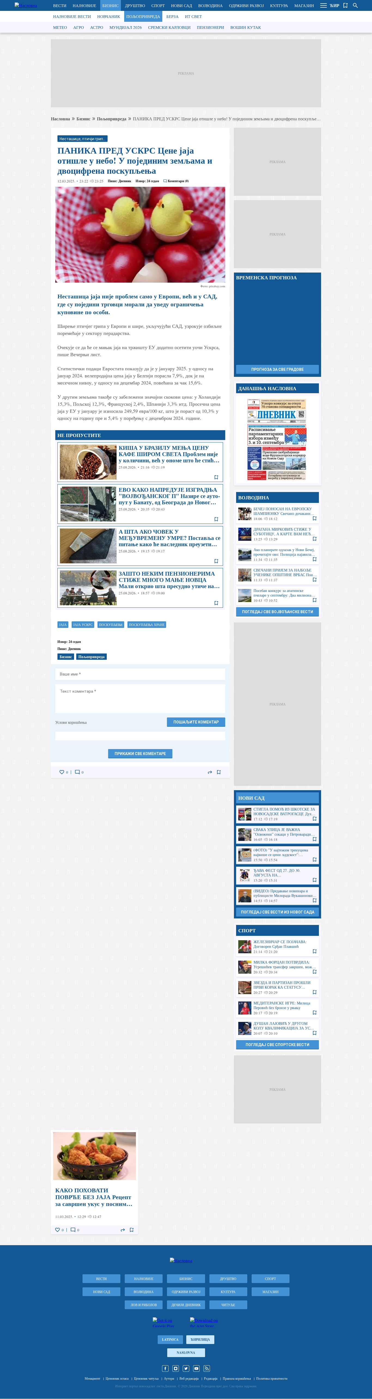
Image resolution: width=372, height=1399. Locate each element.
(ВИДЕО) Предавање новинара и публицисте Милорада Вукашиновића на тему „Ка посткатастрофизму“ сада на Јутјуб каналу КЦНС (277, 896)
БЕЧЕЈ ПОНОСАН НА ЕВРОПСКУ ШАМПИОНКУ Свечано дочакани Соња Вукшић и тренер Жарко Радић (277, 514)
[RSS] (206, 1368)
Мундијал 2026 (125, 27)
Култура (279, 5)
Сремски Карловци (169, 27)
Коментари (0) (178, 181)
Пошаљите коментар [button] (196, 722)
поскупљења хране (146, 624)
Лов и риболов (144, 1305)
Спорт (158, 5)
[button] (323, 5)
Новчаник (108, 16)
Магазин (304, 5)
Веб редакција (189, 1378)
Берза (172, 16)
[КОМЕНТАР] (77, 772)
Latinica (170, 1339)
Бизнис (110, 5)
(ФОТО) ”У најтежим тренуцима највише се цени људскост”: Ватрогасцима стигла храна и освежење (277, 855)
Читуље (228, 1305)
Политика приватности (271, 1378)
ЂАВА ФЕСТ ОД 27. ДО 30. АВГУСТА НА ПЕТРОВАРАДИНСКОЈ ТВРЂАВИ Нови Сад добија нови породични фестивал (277, 875)
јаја (63, 624)
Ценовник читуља (146, 1378)
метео (60, 27)
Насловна (60, 118)
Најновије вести (72, 16)
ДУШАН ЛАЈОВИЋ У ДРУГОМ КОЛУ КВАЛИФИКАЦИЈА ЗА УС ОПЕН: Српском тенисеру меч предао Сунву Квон (277, 1028)
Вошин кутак (245, 27)
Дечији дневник (186, 1305)
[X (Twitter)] (186, 1368)
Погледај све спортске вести (277, 1045)
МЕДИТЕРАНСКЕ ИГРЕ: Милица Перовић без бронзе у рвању (277, 1008)
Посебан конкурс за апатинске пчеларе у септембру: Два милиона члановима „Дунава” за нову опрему (277, 595)
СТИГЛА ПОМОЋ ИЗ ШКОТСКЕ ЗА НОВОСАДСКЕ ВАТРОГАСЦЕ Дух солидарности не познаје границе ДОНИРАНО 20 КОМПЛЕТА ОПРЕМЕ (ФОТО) (277, 814)
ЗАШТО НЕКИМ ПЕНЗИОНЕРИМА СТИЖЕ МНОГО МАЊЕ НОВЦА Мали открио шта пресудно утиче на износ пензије (140, 587)
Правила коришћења (237, 1378)
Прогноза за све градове (277, 369)
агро (78, 27)
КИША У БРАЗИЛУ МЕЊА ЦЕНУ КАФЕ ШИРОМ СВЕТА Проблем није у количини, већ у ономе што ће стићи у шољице (140, 462)
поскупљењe (111, 624)
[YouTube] (196, 1368)
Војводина (210, 5)
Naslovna (186, 1352)
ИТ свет (193, 16)
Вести (59, 5)
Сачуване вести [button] (345, 5)
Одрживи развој (246, 5)
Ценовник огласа (117, 1378)
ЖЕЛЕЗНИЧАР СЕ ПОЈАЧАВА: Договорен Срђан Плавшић (277, 947)
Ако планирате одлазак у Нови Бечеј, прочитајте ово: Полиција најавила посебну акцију (277, 555)
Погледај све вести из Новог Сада (277, 912)
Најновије (84, 5)
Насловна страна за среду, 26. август (277, 439)
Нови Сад (181, 5)
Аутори (169, 1378)
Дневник (124, 181)
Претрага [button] (355, 5)
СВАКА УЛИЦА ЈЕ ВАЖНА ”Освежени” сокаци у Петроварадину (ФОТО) (277, 835)
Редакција (210, 1378)
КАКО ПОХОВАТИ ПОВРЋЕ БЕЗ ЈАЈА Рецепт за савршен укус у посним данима (94, 1182)
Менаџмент (92, 1378)
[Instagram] (175, 1368)
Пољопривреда (143, 16)
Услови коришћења (71, 722)
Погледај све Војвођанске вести (277, 612)
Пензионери (210, 27)
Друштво (135, 5)
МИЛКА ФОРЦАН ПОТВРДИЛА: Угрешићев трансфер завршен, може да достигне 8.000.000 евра (277, 967)
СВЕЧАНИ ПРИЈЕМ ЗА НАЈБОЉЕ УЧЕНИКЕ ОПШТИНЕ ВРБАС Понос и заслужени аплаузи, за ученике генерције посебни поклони (277, 575)
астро (96, 27)
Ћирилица (200, 1339)
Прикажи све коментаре (140, 754)
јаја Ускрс (83, 624)
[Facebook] (165, 1368)
